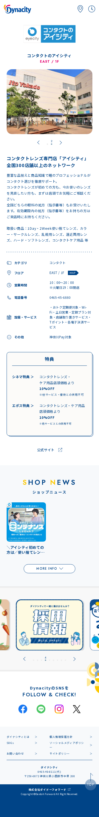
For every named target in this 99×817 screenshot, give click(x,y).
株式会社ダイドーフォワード (48, 789)
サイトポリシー (60, 753)
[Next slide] (75, 659)
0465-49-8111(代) (49, 772)
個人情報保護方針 (61, 737)
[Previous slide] (39, 143)
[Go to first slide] (61, 143)
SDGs (10, 743)
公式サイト (46, 450)
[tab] (47, 143)
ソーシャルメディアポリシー (67, 745)
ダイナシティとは (18, 737)
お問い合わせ (15, 753)
